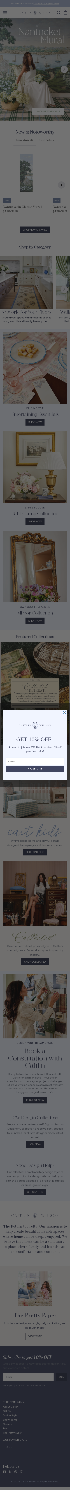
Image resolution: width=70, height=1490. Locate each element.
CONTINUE (35, 769)
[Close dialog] (64, 712)
